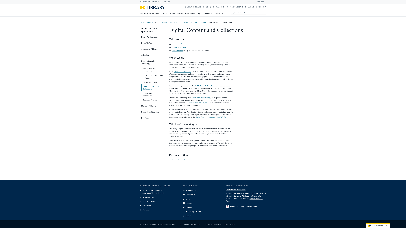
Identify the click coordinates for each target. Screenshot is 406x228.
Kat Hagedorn (186, 44)
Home (142, 22)
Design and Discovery (151, 82)
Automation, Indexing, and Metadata (153, 76)
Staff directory (177, 51)
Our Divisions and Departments (168, 22)
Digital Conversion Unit (182, 71)
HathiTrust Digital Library (201, 98)
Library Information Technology (195, 22)
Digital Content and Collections (151, 87)
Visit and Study (168, 13)
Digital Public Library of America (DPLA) (211, 117)
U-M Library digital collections (206, 86)
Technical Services (150, 100)
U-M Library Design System (224, 224)
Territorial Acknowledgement (189, 224)
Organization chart (179, 47)
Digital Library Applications (148, 94)
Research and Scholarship (188, 13)
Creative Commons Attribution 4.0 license (242, 196)
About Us (219, 13)
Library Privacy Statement (236, 190)
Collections (207, 13)
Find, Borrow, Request (149, 13)
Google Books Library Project (196, 103)
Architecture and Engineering (149, 70)
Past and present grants (181, 160)
